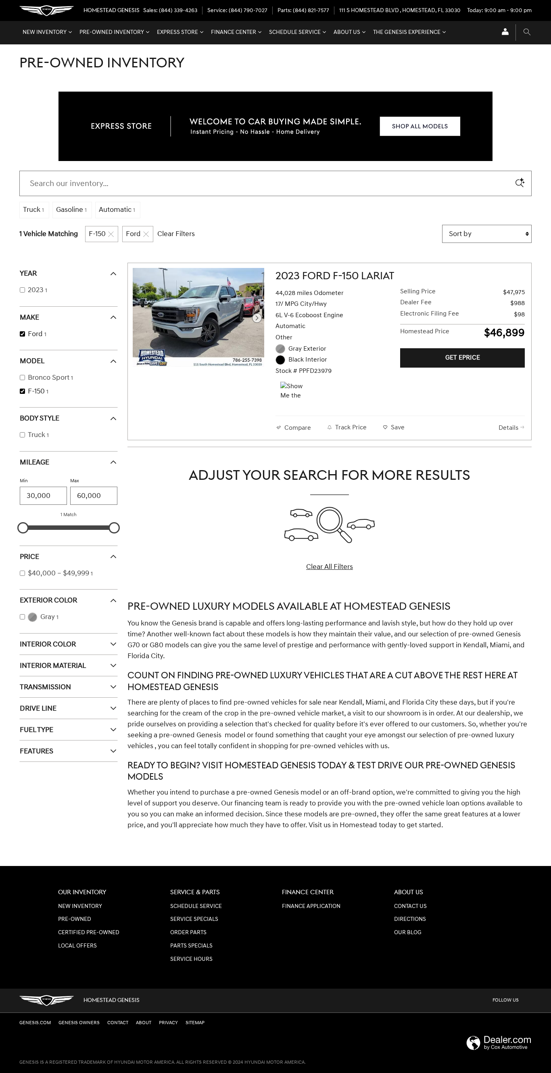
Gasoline (71, 209)
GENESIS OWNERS (79, 1023)
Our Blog (408, 932)
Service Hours (191, 959)
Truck (33, 209)
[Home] (46, 10)
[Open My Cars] (503, 32)
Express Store (177, 32)
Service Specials (194, 919)
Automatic (117, 209)
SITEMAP (195, 1023)
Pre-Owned (74, 919)
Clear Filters (176, 233)
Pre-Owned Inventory (111, 32)
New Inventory (45, 32)
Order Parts (188, 932)
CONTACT (117, 1023)
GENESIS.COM (35, 1023)
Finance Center (233, 32)
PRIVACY (168, 1023)
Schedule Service (295, 32)
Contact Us (410, 906)
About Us (347, 32)
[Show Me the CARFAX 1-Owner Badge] (295, 391)
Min (24, 481)
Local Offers (77, 946)
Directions (410, 919)
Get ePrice (462, 358)
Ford (133, 233)
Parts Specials (191, 946)
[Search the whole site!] (527, 32)
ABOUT (143, 1023)
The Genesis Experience (406, 32)
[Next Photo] (257, 318)
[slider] (23, 527)
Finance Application (311, 906)
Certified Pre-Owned (88, 932)
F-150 (97, 233)
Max (74, 481)
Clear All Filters (329, 566)
